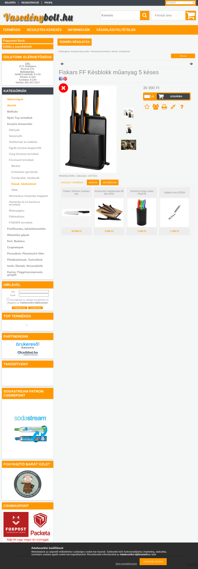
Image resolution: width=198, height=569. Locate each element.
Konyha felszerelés (80, 51)
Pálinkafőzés (16, 216)
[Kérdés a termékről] (182, 107)
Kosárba (176, 96)
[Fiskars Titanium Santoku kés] (76, 215)
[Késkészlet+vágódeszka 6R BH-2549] (109, 226)
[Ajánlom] (156, 107)
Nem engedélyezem (126, 563)
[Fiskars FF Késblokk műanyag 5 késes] (129, 113)
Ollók (14, 189)
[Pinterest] (65, 79)
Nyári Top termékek (19, 117)
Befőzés (12, 111)
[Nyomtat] (164, 107)
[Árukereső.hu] (27, 344)
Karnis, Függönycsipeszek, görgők (25, 273)
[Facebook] (61, 79)
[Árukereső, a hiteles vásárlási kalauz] (27, 382)
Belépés (10, 2)
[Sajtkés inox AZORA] (174, 226)
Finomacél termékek (100, 51)
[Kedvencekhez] (147, 107)
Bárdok (15, 165)
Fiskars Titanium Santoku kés (76, 192)
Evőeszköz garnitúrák (24, 171)
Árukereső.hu (27, 347)
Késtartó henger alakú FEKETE (142, 192)
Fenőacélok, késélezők (25, 177)
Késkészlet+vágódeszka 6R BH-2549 (109, 192)
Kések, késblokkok (23, 183)
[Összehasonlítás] (173, 107)
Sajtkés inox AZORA (174, 192)
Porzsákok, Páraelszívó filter (25, 253)
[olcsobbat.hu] (27, 356)
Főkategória (64, 51)
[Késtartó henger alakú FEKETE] (142, 226)
